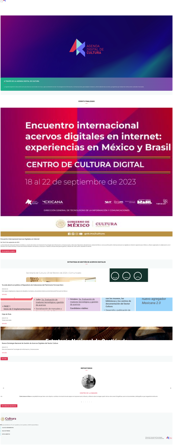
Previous (3, 387)
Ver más (4, 294)
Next (170, 387)
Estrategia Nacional (7, 7)
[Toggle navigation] (2, 1)
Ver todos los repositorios (9, 406)
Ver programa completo (8, 251)
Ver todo (4, 358)
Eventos (4, 11)
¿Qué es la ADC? (6, 3)
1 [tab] (81, 402)
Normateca (5, 5)
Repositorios (5, 9)
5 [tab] (89, 402)
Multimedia (5, 13)
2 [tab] (83, 402)
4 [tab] (87, 402)
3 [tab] (85, 402)
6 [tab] (91, 402)
